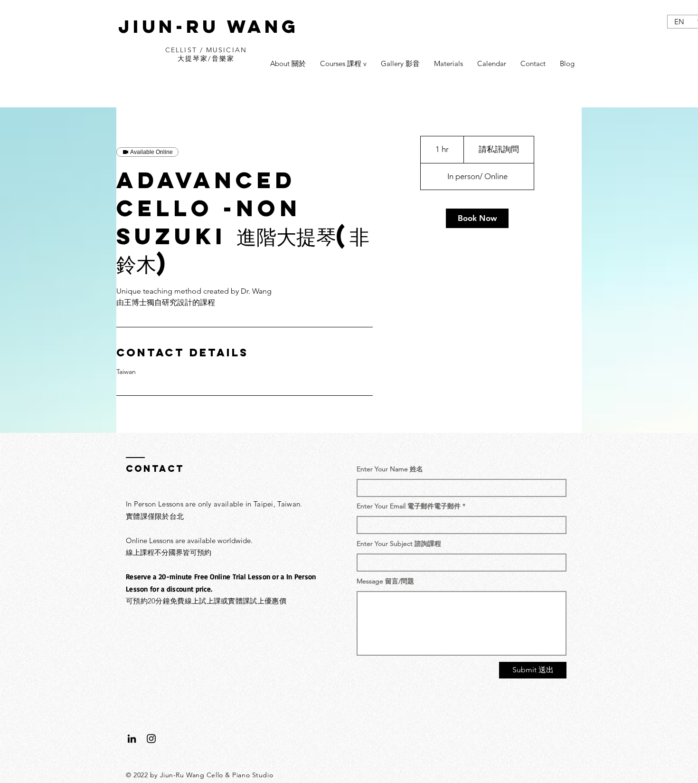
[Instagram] (151, 739)
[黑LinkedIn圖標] (132, 739)
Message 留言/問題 (385, 581)
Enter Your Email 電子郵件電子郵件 (409, 506)
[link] (477, 218)
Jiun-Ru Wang (208, 26)
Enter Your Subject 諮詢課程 (399, 543)
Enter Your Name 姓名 (390, 469)
